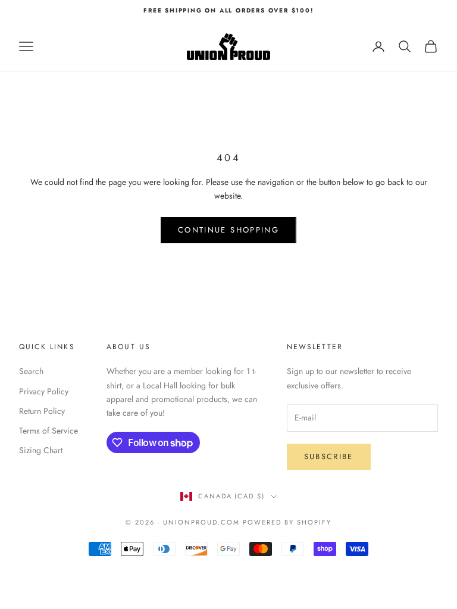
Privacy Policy (43, 391)
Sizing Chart (40, 450)
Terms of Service (48, 431)
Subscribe (328, 456)
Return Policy (42, 411)
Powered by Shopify (287, 522)
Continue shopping (228, 230)
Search (31, 371)
